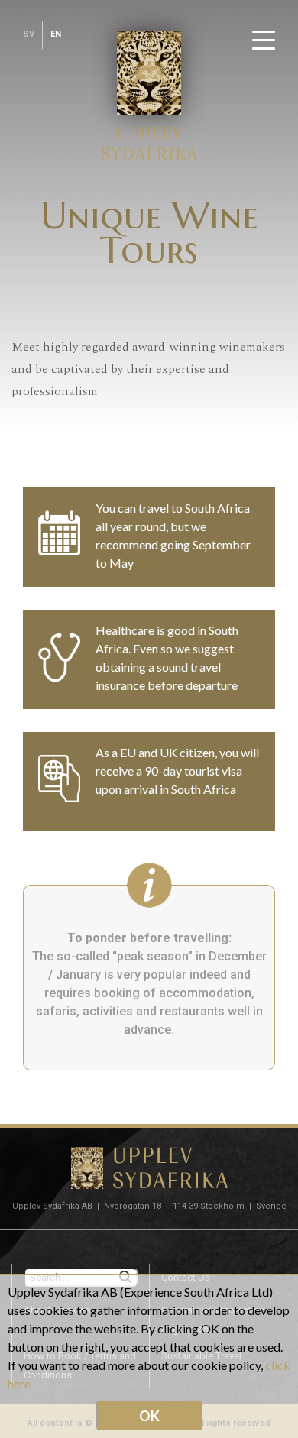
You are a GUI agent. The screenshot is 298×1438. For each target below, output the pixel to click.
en (55, 34)
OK (149, 1415)
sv (28, 34)
